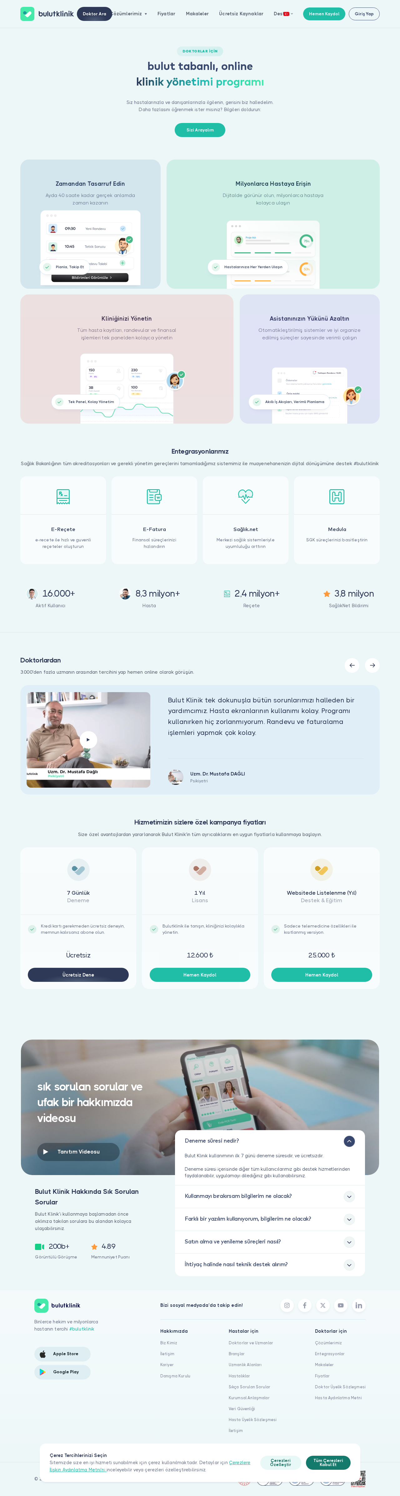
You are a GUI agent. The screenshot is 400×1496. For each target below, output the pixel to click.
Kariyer (167, 1364)
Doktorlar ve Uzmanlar (251, 1343)
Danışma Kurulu (175, 1376)
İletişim (167, 1353)
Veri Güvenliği (242, 1408)
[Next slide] (372, 665)
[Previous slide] (352, 665)
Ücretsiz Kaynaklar (241, 13)
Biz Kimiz (168, 1343)
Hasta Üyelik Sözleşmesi (253, 1419)
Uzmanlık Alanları (245, 1364)
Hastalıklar (239, 1376)
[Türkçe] (288, 13)
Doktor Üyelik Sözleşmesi (340, 1387)
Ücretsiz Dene (78, 974)
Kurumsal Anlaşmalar (249, 1397)
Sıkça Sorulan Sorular (249, 1387)
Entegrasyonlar (330, 1353)
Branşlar (237, 1353)
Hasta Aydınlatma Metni (338, 1397)
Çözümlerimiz (328, 1343)
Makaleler (197, 13)
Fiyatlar (166, 13)
